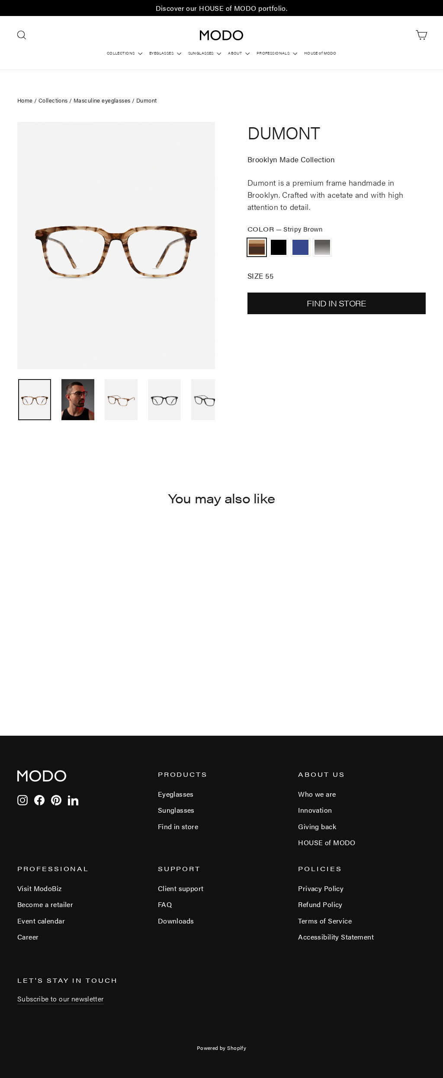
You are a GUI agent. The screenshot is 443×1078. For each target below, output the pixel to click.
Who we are (317, 794)
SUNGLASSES (201, 53)
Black (279, 247)
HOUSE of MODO (320, 53)
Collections (53, 100)
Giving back (317, 826)
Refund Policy (320, 904)
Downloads (176, 921)
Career (28, 937)
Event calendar (41, 921)
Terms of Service (325, 921)
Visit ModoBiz (39, 888)
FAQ (165, 904)
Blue (300, 247)
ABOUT (235, 53)
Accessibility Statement (336, 937)
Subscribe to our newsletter (60, 999)
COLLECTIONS (121, 53)
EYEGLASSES (162, 53)
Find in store (178, 826)
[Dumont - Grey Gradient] (55, 669)
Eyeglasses (176, 794)
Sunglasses (176, 810)
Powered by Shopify (222, 1048)
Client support (181, 888)
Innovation (315, 810)
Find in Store (336, 303)
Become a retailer (45, 904)
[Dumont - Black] (33, 669)
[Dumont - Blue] (44, 669)
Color (285, 228)
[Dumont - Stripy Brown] (22, 669)
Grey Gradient (322, 247)
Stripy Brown (256, 247)
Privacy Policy (320, 888)
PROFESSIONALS (274, 53)
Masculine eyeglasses (102, 100)
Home (25, 100)
